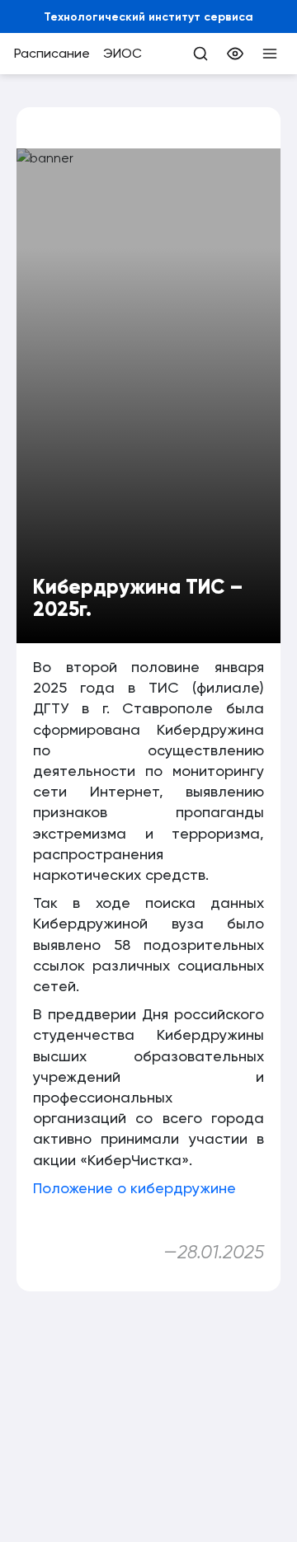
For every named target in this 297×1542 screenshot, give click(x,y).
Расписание (52, 53)
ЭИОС (122, 53)
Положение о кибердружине (134, 1187)
